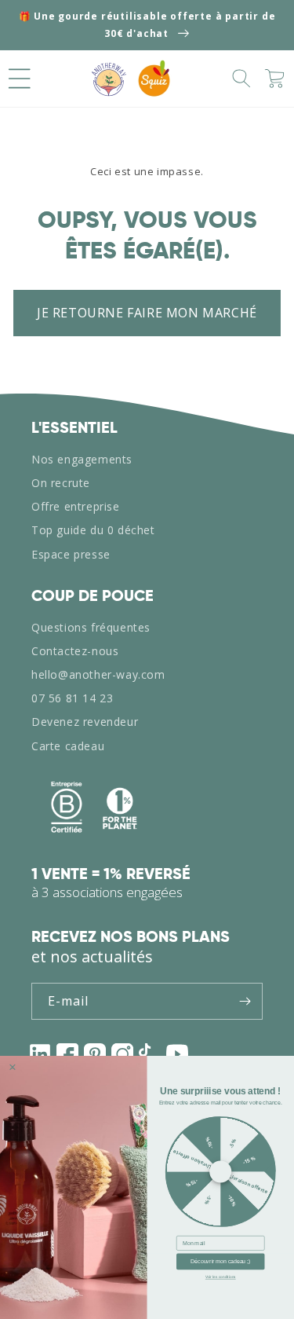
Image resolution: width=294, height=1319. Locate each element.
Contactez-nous (74, 650)
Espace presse (71, 554)
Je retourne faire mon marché (147, 312)
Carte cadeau (67, 745)
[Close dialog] (12, 1067)
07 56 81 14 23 (72, 698)
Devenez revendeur (84, 721)
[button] (19, 78)
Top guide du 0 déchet (93, 529)
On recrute (60, 482)
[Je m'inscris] (244, 1001)
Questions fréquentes (91, 627)
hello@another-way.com (98, 674)
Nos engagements (81, 459)
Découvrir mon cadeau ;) (220, 1262)
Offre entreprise (75, 506)
